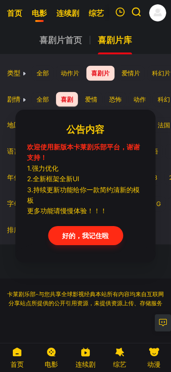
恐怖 (115, 99)
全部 (43, 73)
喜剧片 (100, 73)
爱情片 (131, 73)
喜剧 (67, 99)
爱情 (91, 99)
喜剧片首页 (60, 40)
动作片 (70, 73)
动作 (139, 99)
